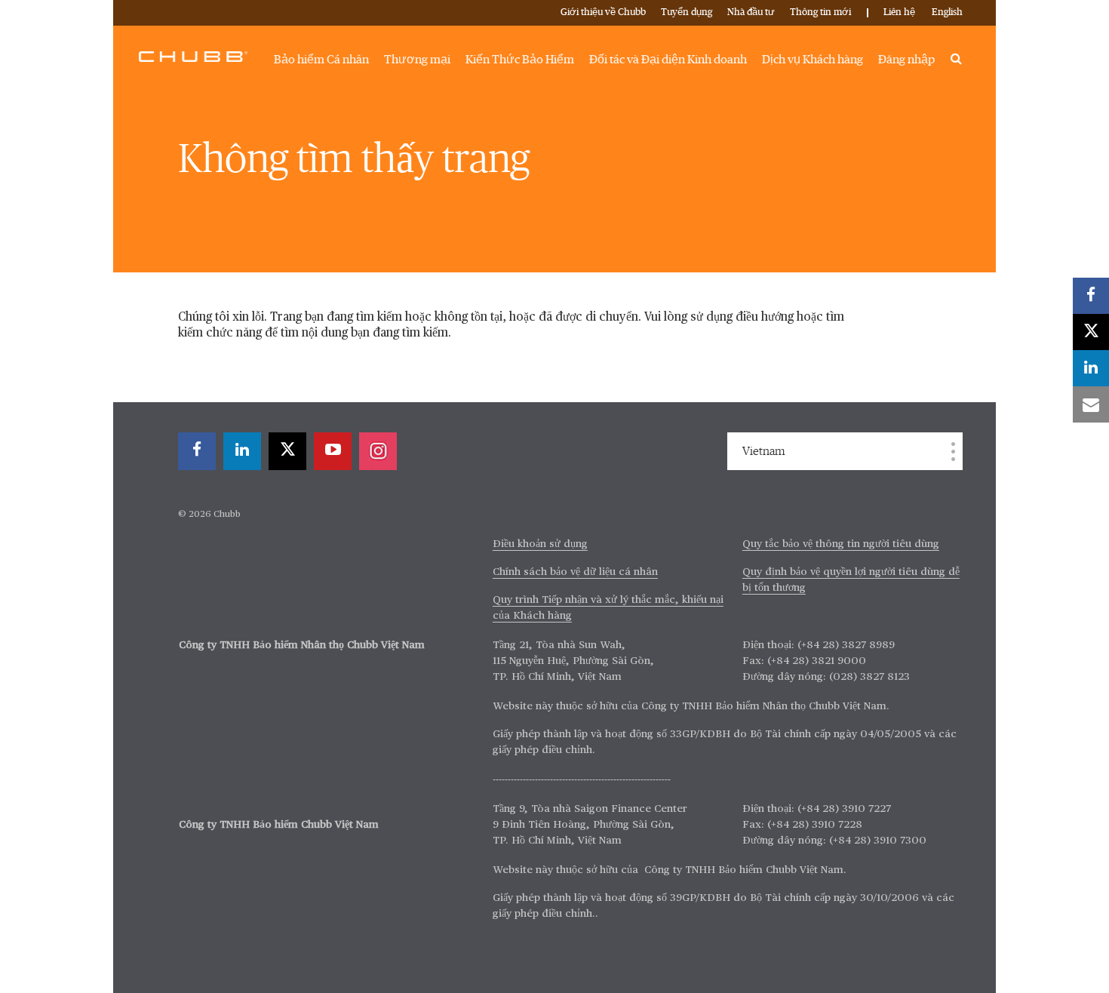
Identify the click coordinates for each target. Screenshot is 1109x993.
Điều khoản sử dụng (540, 544)
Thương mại (417, 60)
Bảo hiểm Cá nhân (321, 60)
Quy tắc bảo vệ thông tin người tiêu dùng (840, 544)
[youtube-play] (333, 451)
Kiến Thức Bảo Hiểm (519, 60)
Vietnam (763, 451)
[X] (287, 451)
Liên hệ (899, 12)
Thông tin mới (820, 12)
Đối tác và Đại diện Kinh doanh (668, 60)
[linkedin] (242, 451)
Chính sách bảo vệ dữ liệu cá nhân (575, 572)
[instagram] (378, 451)
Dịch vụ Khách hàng (812, 60)
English (947, 12)
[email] (1091, 404)
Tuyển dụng (686, 12)
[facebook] (197, 451)
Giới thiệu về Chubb (603, 12)
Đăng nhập (906, 60)
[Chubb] (193, 56)
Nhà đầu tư (751, 12)
